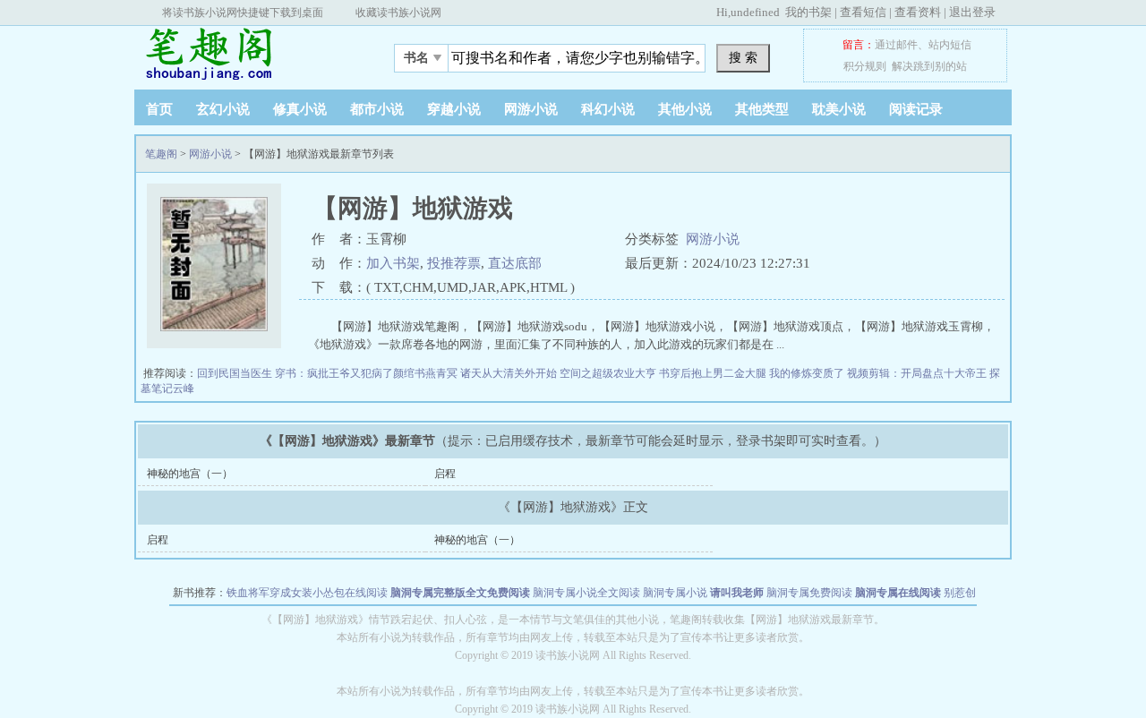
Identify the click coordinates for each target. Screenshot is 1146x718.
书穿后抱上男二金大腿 (714, 373)
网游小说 (531, 109)
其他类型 (762, 109)
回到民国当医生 (236, 373)
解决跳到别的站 (929, 66)
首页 (159, 109)
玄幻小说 (223, 109)
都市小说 (377, 109)
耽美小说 (839, 109)
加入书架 (393, 263)
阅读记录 (916, 109)
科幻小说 (608, 109)
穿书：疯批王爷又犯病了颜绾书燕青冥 (367, 373)
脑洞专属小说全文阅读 (586, 592)
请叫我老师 (737, 592)
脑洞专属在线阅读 (898, 592)
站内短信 (949, 44)
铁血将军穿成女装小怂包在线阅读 (307, 592)
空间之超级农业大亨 (609, 373)
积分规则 (864, 66)
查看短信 (863, 12)
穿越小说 (454, 109)
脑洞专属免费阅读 (809, 592)
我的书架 (808, 12)
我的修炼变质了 (808, 373)
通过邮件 (896, 44)
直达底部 (515, 263)
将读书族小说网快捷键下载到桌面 (242, 12)
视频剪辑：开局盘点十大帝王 (918, 373)
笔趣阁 (246, 53)
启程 (445, 473)
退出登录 (972, 12)
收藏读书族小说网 (398, 12)
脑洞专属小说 (675, 592)
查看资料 (917, 12)
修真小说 (300, 109)
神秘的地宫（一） (190, 473)
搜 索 (743, 57)
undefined (755, 12)
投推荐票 (454, 263)
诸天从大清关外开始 (510, 373)
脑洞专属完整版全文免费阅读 (460, 592)
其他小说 (685, 109)
